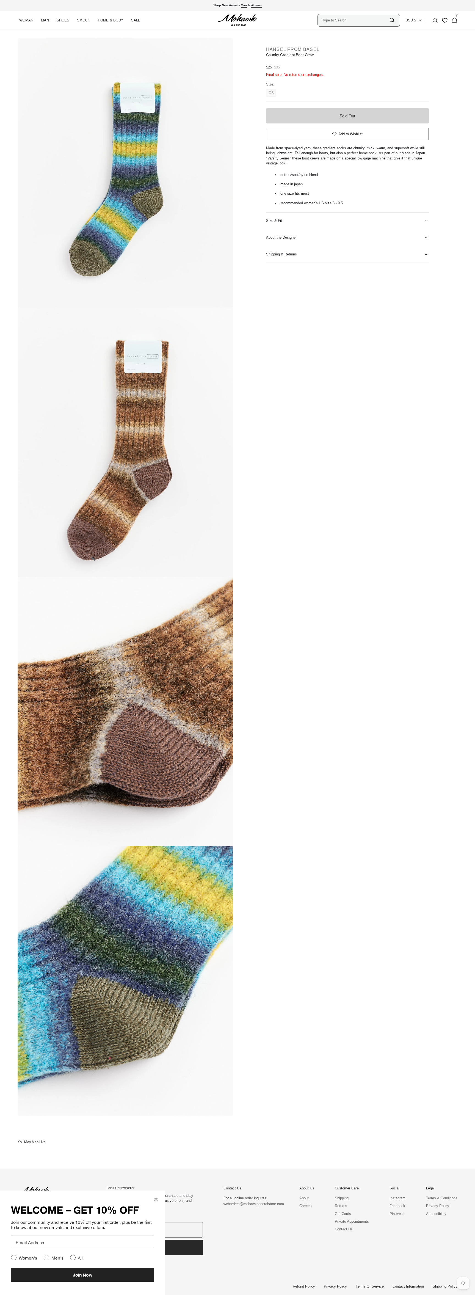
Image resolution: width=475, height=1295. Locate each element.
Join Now (82, 1274)
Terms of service (370, 1286)
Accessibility (436, 1214)
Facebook (397, 1206)
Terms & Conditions (441, 1198)
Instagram (397, 1198)
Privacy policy (335, 1286)
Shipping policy (445, 1286)
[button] (433, 20)
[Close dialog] (156, 1199)
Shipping (342, 1198)
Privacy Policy (437, 1206)
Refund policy (304, 1286)
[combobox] (355, 20)
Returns (341, 1206)
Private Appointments (352, 1221)
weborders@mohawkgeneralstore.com (250, 1204)
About (304, 1198)
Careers (305, 1206)
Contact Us (344, 1229)
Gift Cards (343, 1214)
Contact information (408, 1286)
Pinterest (397, 1214)
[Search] (392, 20)
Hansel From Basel (293, 49)
